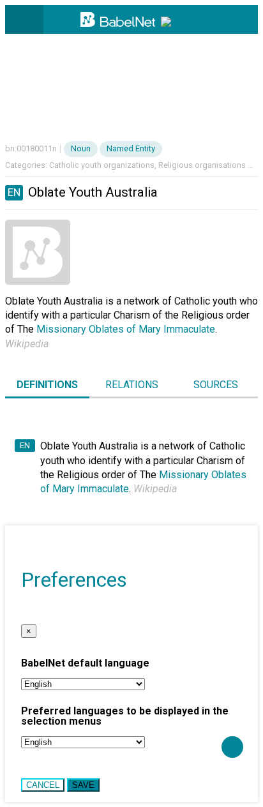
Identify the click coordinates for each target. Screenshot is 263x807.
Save (83, 785)
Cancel (42, 785)
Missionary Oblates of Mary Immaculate (125, 329)
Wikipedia (27, 344)
